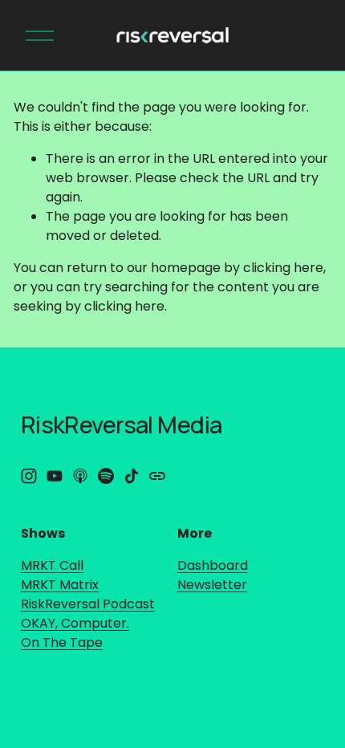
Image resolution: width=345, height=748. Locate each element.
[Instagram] (29, 476)
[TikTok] (132, 476)
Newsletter (212, 584)
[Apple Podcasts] (80, 476)
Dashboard (212, 565)
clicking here (283, 267)
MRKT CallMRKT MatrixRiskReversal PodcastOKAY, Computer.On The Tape (88, 604)
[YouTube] (55, 476)
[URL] (157, 476)
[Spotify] (106, 476)
